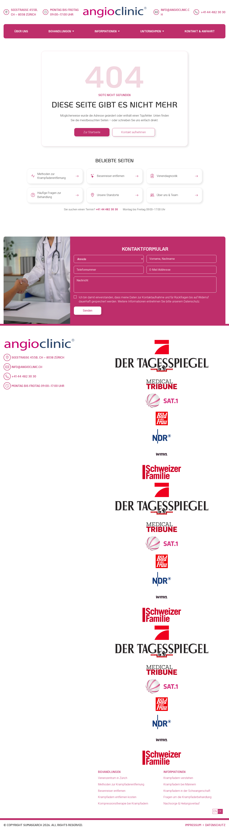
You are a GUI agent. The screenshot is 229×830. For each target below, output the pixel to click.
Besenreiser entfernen (111, 791)
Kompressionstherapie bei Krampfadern (123, 803)
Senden (87, 310)
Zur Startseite (91, 132)
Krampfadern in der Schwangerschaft (187, 791)
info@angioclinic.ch (175, 12)
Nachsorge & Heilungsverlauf (181, 803)
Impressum (193, 825)
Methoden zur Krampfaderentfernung (121, 784)
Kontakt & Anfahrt (200, 31)
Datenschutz (215, 825)
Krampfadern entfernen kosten (117, 797)
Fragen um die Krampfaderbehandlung (187, 797)
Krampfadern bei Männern (180, 784)
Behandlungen (59, 31)
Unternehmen (150, 31)
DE (220, 811)
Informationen (106, 31)
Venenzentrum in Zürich (112, 778)
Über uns (21, 31)
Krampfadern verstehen (178, 778)
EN (215, 811)
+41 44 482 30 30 (213, 12)
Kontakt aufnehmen (133, 132)
